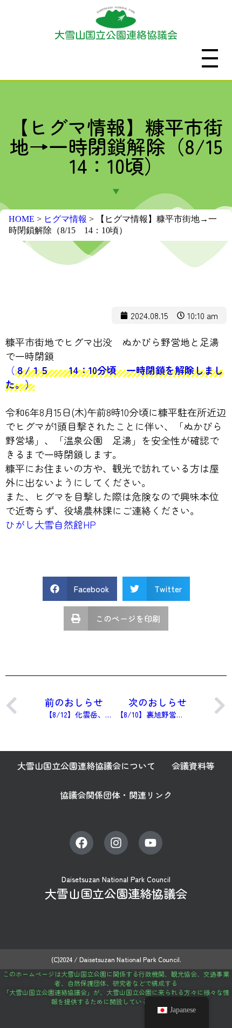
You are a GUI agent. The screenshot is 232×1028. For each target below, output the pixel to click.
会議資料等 (193, 765)
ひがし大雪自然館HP (50, 524)
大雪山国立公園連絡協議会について (86, 765)
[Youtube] (150, 843)
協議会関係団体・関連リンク (116, 794)
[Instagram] (116, 843)
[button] (80, 589)
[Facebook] (81, 843)
